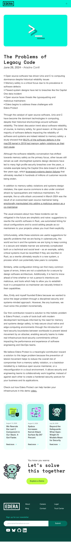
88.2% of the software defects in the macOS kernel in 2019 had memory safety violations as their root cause (34, 143)
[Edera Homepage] (8, 3)
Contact (43, 508)
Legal (56, 504)
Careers (43, 504)
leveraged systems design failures (43, 172)
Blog (27, 508)
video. (34, 391)
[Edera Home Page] (12, 506)
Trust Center (59, 508)
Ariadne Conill (31, 67)
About (27, 504)
